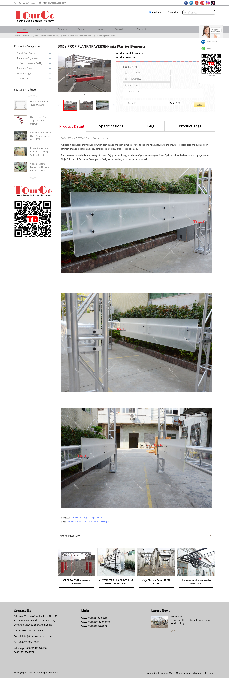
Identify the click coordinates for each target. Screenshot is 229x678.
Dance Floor (22, 78)
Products (156, 12)
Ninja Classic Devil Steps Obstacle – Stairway (38, 120)
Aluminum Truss (24, 68)
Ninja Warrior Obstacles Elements (77, 35)
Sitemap (209, 672)
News (100, 29)
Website (173, 12)
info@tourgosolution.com (37, 636)
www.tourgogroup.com (94, 617)
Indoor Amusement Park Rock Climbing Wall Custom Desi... (39, 151)
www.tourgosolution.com (95, 621)
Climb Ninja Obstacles (105, 35)
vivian (209, 48)
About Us (41, 29)
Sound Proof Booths (26, 53)
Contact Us (142, 29)
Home (23, 29)
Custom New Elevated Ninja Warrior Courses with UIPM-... (40, 136)
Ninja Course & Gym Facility (47, 35)
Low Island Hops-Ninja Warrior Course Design (87, 521)
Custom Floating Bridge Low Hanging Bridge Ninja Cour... (39, 167)
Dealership (119, 29)
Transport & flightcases (27, 58)
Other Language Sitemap (188, 672)
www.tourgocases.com (94, 625)
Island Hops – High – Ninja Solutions (87, 517)
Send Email (212, 42)
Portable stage (24, 73)
